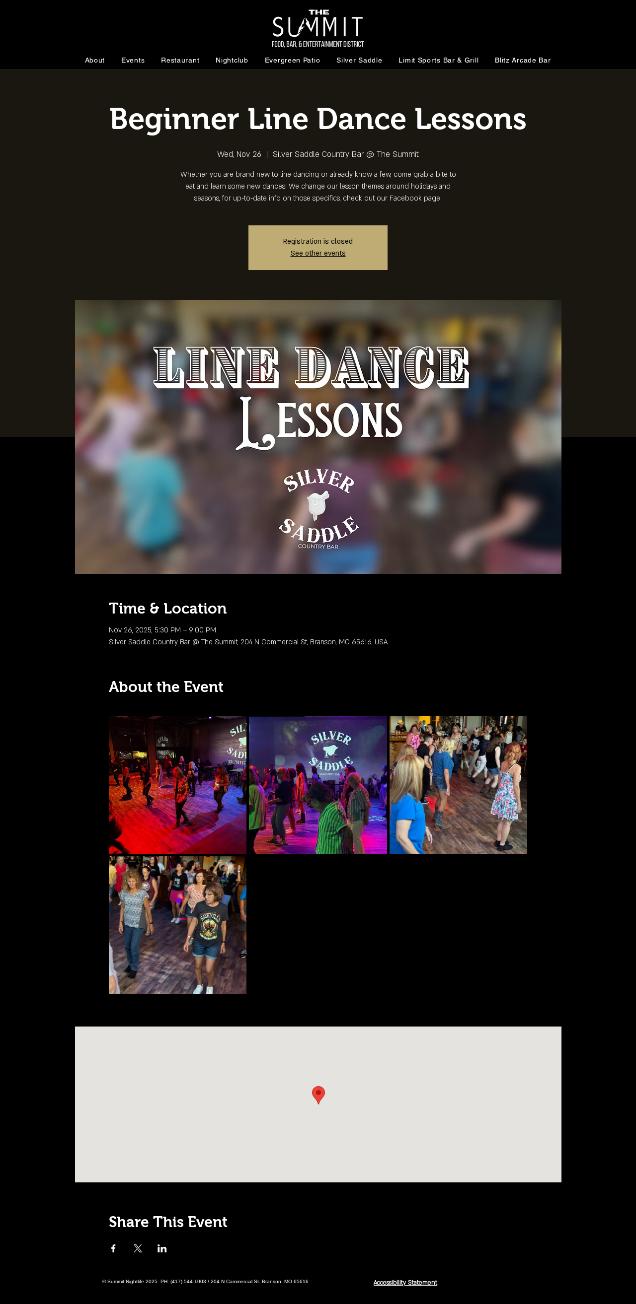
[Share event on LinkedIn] (162, 1248)
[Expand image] (178, 785)
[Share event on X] (138, 1248)
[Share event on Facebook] (113, 1248)
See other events (318, 253)
